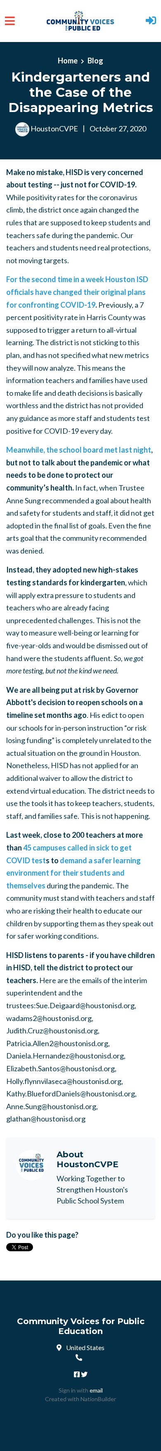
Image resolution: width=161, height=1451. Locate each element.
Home (68, 60)
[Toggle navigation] (10, 21)
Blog (95, 60)
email (96, 1390)
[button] (151, 21)
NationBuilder (98, 1398)
